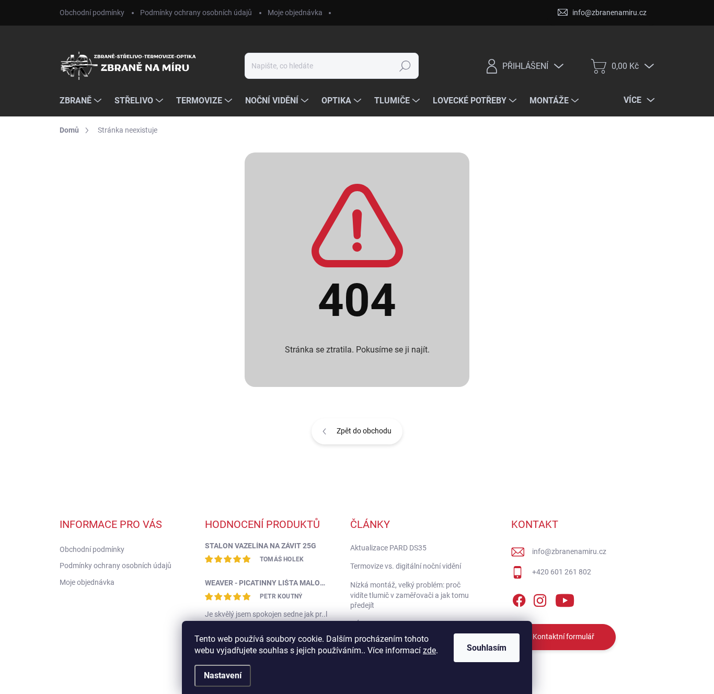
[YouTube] (565, 598)
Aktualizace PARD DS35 (388, 548)
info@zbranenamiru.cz (569, 551)
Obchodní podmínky (92, 12)
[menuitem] (82, 100)
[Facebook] (519, 598)
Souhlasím (486, 648)
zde (429, 650)
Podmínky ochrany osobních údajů (196, 12)
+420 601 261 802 (561, 572)
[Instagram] (540, 598)
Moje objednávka (295, 12)
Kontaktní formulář (563, 636)
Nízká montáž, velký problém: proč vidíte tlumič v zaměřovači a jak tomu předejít (409, 595)
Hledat (405, 66)
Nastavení (222, 675)
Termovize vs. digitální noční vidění (405, 566)
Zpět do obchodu (364, 431)
